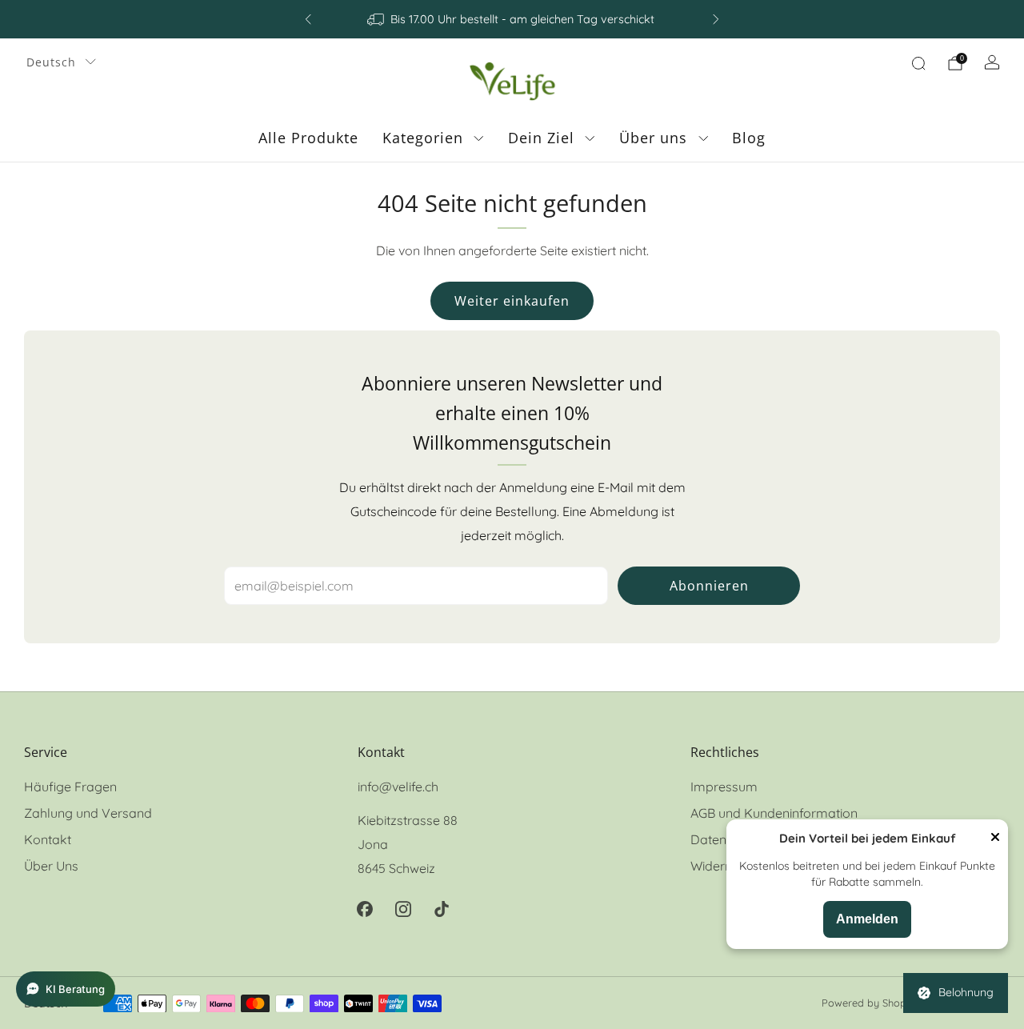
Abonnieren (709, 586)
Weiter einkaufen (512, 301)
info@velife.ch (398, 787)
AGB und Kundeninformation (774, 813)
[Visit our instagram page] (403, 909)
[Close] (995, 838)
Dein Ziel (541, 137)
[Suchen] (918, 63)
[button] (65, 989)
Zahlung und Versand (88, 813)
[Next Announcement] (716, 19)
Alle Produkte (308, 137)
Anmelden (867, 919)
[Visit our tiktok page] (441, 909)
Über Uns (51, 866)
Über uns (653, 137)
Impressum (724, 787)
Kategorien (422, 137)
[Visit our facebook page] (365, 909)
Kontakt (47, 839)
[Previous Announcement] (308, 19)
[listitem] (512, 19)
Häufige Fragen (70, 787)
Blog (749, 137)
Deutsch (51, 62)
